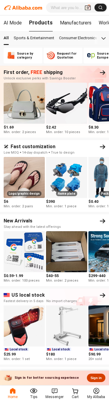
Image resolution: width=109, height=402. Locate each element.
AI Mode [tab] (13, 23)
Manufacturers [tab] (75, 23)
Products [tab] (41, 22)
